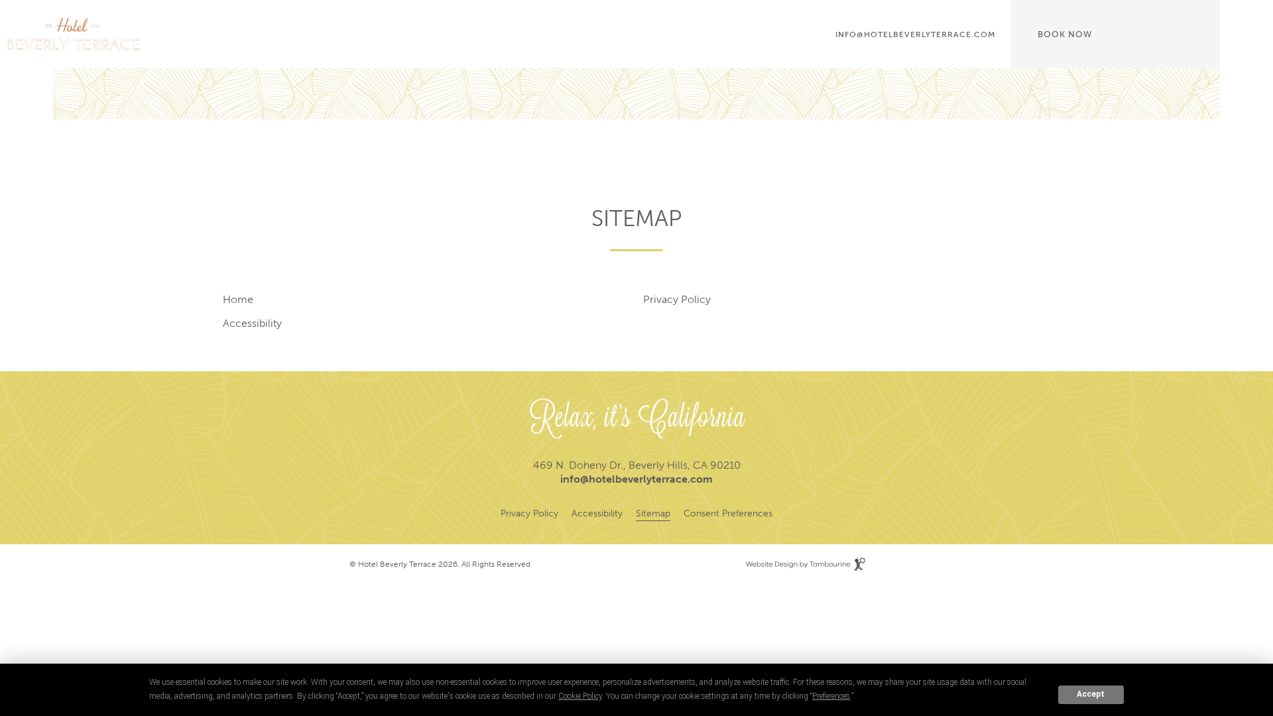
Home (238, 299)
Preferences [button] (831, 696)
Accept (1091, 694)
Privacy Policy (677, 299)
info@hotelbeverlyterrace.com (915, 34)
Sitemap (653, 513)
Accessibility (252, 323)
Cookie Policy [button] (580, 696)
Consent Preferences (728, 513)
